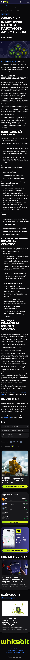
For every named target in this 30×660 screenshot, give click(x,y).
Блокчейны (4, 61)
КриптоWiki (14, 5)
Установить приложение (15, 550)
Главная (1, 5)
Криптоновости (15, 648)
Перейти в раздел (8, 598)
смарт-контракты (13, 61)
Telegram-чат (7, 417)
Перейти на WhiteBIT (15, 522)
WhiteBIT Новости (12, 650)
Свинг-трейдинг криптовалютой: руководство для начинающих (9, 621)
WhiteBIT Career (20, 652)
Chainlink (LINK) (15, 392)
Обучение (7, 5)
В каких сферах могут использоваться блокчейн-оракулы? (13, 435)
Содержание (6, 37)
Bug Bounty (9, 652)
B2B (14, 652)
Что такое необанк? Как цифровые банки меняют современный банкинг (13, 579)
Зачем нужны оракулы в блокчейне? (12, 430)
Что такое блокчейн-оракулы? (10, 426)
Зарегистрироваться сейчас (15, 486)
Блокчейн (5, 14)
